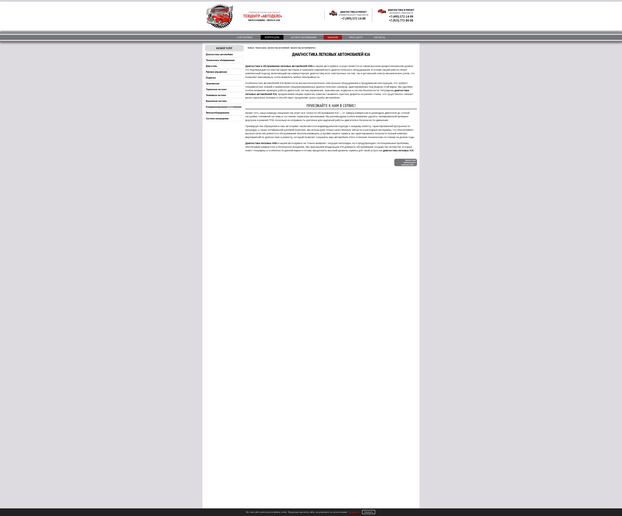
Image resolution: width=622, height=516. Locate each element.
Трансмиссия (212, 83)
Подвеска (211, 77)
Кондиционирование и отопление (224, 106)
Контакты (379, 37)
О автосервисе (245, 37)
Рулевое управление (216, 71)
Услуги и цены (272, 37)
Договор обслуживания (303, 37)
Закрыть (368, 512)
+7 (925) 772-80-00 (401, 20)
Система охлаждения (217, 118)
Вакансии (333, 37)
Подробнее (353, 512)
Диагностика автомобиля (219, 54)
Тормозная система (216, 89)
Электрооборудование (217, 112)
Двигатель (211, 66)
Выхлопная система (216, 101)
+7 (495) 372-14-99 (401, 16)
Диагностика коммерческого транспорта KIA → (408, 162)
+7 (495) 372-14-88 (353, 18)
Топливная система (216, 95)
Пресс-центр (356, 37)
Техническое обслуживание (220, 60)
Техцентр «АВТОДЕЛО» (262, 16)
